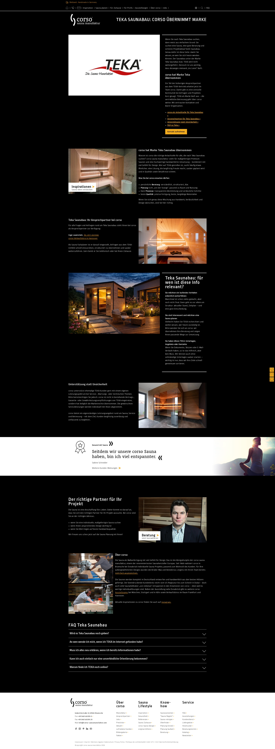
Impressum (79, 742)
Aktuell (119, 726)
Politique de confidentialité (136, 742)
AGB (148, 742)
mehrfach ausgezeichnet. (126, 573)
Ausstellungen (141, 8)
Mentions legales (97, 742)
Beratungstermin (189, 729)
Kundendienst (188, 719)
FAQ (208, 8)
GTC (152, 742)
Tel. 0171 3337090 (91, 235)
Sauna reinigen (166, 719)
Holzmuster (187, 726)
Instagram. (166, 602)
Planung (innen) (166, 726)
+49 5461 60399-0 (85, 716)
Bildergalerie (121, 732)
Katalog (185, 732)
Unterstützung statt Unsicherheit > (182, 122)
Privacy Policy (120, 742)
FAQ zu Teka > (173, 125)
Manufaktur (121, 713)
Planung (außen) (167, 729)
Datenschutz (108, 742)
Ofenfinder (164, 723)
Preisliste (120, 723)
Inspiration (88, 8)
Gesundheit (143, 716)
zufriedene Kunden (124, 729)
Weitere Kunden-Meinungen (104, 468)
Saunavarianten (166, 713)
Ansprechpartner (123, 716)
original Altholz (144, 729)
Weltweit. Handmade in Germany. (83, 2)
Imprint (87, 742)
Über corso (156, 8)
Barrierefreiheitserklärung (169, 742)
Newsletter (186, 736)
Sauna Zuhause (144, 723)
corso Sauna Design (146, 726)
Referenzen (143, 719)
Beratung (164, 732)
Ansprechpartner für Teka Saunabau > (183, 119)
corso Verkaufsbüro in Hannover (83, 238)
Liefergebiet (187, 723)
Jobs (165, 8)
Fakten (119, 736)
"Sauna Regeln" (166, 716)
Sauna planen (101, 8)
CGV (156, 742)
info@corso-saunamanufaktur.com (93, 723)
